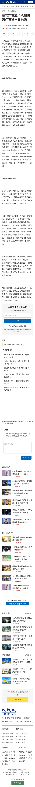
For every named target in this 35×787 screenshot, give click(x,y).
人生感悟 (5, 755)
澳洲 (17, 742)
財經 (7, 739)
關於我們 (10, 718)
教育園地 (5, 761)
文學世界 (12, 755)
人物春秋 (12, 758)
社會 (7, 742)
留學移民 (29, 752)
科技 (3, 739)
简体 (25, 2)
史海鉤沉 (5, 758)
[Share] (13, 476)
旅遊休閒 (22, 761)
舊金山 (24, 734)
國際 (22, 6)
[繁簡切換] (32, 34)
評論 (26, 6)
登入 (30, 2)
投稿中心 (12, 722)
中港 (7, 11)
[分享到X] (13, 34)
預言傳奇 (12, 761)
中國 (12, 6)
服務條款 (27, 718)
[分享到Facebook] (4, 34)
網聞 (11, 742)
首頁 (3, 6)
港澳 (11, 736)
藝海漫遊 (5, 764)
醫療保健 (22, 755)
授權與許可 (19, 718)
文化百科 (5, 752)
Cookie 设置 (17, 783)
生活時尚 (29, 755)
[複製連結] (18, 34)
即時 (8, 6)
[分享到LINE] (8, 34)
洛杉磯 (18, 736)
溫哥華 (18, 739)
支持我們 (17, 699)
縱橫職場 (22, 758)
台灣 (31, 6)
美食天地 (29, 758)
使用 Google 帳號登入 (19, 326)
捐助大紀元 (28, 722)
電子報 (4, 718)
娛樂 (11, 739)
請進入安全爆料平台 (17, 604)
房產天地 (22, 752)
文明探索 (12, 752)
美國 (17, 6)
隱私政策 (19, 331)
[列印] (22, 34)
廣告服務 (19, 722)
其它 (23, 742)
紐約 (17, 734)
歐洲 (23, 739)
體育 (3, 742)
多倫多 (24, 736)
